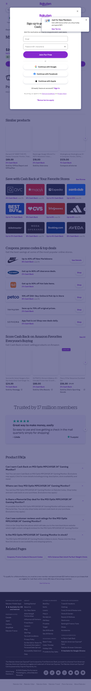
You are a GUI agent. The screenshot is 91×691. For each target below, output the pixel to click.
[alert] (65, 24)
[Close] (86, 20)
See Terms (56, 29)
